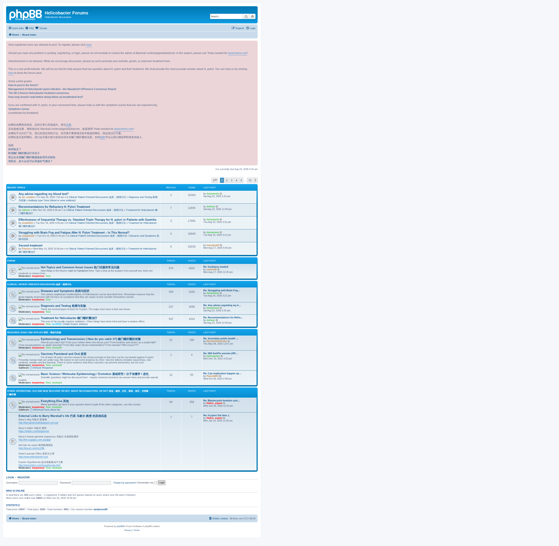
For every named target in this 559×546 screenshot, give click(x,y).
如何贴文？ (14, 149)
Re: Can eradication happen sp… (222, 373)
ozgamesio (28, 235)
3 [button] (231, 180)
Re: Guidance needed (215, 266)
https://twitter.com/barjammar (34, 431)
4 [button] (236, 180)
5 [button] (241, 180)
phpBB (120, 526)
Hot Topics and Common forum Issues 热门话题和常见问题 (80, 267)
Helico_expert (214, 403)
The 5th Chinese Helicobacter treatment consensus (38, 93)
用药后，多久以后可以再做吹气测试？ (30, 161)
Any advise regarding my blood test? (44, 194)
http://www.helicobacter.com (33, 456)
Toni (48, 276)
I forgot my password (124, 482)
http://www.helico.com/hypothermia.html (39, 465)
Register (23, 477)
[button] (215, 180)
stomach (57, 347)
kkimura (83, 324)
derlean (211, 206)
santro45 (212, 269)
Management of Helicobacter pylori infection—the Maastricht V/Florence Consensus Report (62, 89)
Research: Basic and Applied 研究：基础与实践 (34, 332)
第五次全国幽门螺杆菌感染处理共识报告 (31, 157)
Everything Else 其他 (55, 401)
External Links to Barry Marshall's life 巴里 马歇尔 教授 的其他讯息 (63, 416)
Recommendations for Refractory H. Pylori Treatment (54, 206)
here (89, 44)
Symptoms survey (18, 109)
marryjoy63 (213, 245)
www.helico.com (237, 53)
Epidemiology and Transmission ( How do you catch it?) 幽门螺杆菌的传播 (91, 339)
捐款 (102, 137)
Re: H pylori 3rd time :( (216, 415)
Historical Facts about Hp (46, 409)
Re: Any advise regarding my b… (222, 305)
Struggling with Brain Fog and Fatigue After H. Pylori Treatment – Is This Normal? (74, 232)
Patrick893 (212, 376)
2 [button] (227, 180)
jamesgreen (213, 356)
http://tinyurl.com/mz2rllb (31, 448)
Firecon (26, 248)
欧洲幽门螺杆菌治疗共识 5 (23, 153)
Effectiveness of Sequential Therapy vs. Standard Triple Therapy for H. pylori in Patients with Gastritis (87, 219)
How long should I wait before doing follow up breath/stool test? (45, 97)
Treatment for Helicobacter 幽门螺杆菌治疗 (69, 318)
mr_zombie (28, 197)
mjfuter (26, 210)
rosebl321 (27, 223)
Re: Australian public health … (220, 338)
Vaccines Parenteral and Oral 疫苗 (63, 353)
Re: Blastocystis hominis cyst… (221, 400)
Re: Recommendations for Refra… (223, 317)
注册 (68, 124)
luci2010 (56, 324)
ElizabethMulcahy (217, 341)
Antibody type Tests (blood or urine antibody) (52, 200)
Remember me (146, 482)
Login (10, 477)
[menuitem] (29, 28)
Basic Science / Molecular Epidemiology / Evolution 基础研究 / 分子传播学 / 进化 (95, 374)
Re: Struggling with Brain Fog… (221, 290)
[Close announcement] (254, 44)
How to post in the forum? (23, 85)
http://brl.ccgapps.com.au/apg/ (35, 439)
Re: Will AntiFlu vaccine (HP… (220, 353)
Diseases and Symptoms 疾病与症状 (65, 291)
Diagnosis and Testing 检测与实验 (63, 305)
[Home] (26, 14)
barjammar (38, 276)
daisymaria (213, 193)
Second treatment (30, 245)
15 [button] (249, 180)
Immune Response (43, 367)
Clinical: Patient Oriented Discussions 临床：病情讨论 (97, 197)
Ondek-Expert (70, 324)
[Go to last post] (221, 193)
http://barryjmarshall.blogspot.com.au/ (38, 422)
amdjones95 (100, 509)
